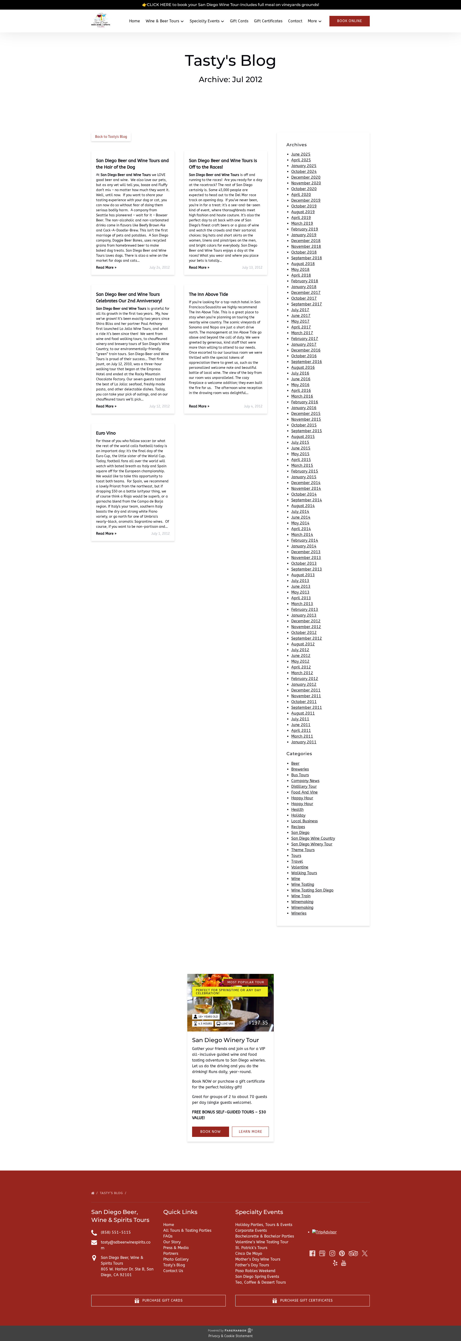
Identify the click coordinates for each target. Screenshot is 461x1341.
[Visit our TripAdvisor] (353, 1253)
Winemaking (302, 901)
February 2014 (304, 540)
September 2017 (306, 304)
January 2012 (303, 684)
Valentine (299, 867)
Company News (305, 780)
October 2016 (304, 356)
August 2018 (303, 263)
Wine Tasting (302, 884)
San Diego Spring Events (257, 1276)
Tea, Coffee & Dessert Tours (260, 1282)
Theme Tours (303, 850)
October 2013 (304, 563)
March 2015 (302, 465)
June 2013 (300, 586)
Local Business (304, 821)
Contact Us (173, 1270)
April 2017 (301, 327)
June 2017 (300, 315)
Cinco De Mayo (248, 1253)
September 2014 (306, 500)
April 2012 (301, 667)
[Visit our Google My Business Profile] (322, 1253)
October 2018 (304, 252)
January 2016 (303, 408)
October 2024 (304, 171)
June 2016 (300, 379)
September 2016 (306, 361)
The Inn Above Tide (208, 294)
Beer (295, 763)
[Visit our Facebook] (312, 1253)
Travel (297, 861)
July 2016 (300, 373)
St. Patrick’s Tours (251, 1247)
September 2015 (306, 431)
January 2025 (303, 166)
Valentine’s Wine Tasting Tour (261, 1242)
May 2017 (300, 321)
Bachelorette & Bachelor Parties (264, 1236)
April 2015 (301, 459)
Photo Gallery (175, 1259)
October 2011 (304, 701)
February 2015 (304, 471)
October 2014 (304, 494)
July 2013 (300, 580)
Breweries (300, 769)
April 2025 (301, 160)
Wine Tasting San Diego (312, 890)
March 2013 (302, 603)
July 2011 (300, 719)
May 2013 (300, 592)
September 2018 (306, 258)
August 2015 (303, 436)
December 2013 (306, 552)
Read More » (106, 268)
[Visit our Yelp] (335, 1263)
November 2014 (306, 488)
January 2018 (303, 287)
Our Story (172, 1242)
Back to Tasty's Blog (111, 137)
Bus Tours (300, 775)
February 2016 (304, 402)
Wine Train (300, 896)
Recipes (298, 827)
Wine (295, 878)
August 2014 (303, 506)
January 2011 (303, 742)
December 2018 (306, 240)
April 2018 (301, 275)
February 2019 (304, 229)
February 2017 (304, 338)
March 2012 (302, 673)
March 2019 (302, 223)
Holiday (298, 815)
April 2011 (301, 730)
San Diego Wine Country (313, 838)
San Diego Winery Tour (311, 844)
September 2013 (306, 569)
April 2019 (301, 217)
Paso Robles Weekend (255, 1270)
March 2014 (302, 534)
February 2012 (304, 678)
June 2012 (300, 655)
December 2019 (306, 200)
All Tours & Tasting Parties (187, 1230)
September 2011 (306, 707)
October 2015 (304, 425)
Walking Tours (304, 873)
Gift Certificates (268, 21)
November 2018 (306, 246)
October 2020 (304, 189)
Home (134, 21)
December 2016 (306, 350)
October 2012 (304, 632)
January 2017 (303, 344)
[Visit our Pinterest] (342, 1253)
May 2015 (300, 454)
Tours (296, 855)
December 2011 (306, 690)
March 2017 (302, 333)
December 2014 (306, 482)
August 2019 (303, 212)
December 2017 (306, 292)
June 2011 (300, 724)
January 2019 (303, 235)
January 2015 (303, 477)
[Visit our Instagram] (332, 1253)
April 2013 (301, 598)
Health (297, 809)
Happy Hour (302, 798)
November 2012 (306, 627)
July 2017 (300, 310)
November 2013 (306, 557)
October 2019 (304, 206)
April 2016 (301, 390)
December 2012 (306, 621)
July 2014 (300, 511)
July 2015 (300, 442)
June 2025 (300, 154)
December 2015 (306, 413)
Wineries (298, 913)
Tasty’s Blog (112, 1193)
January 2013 (303, 615)
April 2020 (301, 194)
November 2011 (306, 696)
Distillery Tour (304, 786)
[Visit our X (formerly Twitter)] (365, 1253)
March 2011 (302, 736)
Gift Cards (239, 21)
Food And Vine (304, 792)
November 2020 (306, 183)
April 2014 (301, 529)
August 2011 (303, 713)
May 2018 (300, 269)
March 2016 (302, 396)
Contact (295, 21)
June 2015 (300, 448)
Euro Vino (106, 433)
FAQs (167, 1236)
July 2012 (300, 650)
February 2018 (304, 281)
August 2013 (303, 575)
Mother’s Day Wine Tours (257, 1259)
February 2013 (304, 609)
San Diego (300, 832)
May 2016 (300, 384)
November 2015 (306, 419)
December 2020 (306, 177)
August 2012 (303, 644)
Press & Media (176, 1247)
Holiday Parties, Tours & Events (263, 1224)
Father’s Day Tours (252, 1265)
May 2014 (300, 523)
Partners (170, 1253)
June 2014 (300, 517)
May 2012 (300, 661)
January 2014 (303, 546)
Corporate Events (251, 1230)
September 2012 (306, 638)
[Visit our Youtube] (343, 1263)
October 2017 (304, 298)
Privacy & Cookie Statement (230, 1336)
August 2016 (303, 367)
